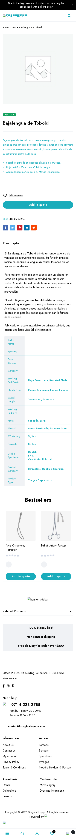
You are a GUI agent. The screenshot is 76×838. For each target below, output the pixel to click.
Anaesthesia (10, 779)
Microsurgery (47, 785)
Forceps (44, 745)
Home (6, 27)
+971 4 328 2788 (24, 704)
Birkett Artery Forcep (53, 545)
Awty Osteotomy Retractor (15, 547)
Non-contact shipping (41, 637)
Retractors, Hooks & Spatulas (45, 469)
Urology (7, 796)
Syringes (44, 762)
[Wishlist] (13, 195)
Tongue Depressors (40, 480)
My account (9, 756)
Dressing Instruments (52, 791)
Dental (32, 452)
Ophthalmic (9, 791)
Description (12, 243)
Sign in (37, 833)
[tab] (12, 243)
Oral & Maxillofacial (40, 459)
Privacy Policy (11, 762)
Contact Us (9, 751)
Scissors (44, 751)
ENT (30, 455)
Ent (14, 27)
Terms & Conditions (14, 767)
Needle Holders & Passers (55, 767)
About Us (8, 745)
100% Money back (40, 628)
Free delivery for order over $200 (41, 646)
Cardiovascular (48, 779)
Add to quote (38, 205)
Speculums (45, 756)
